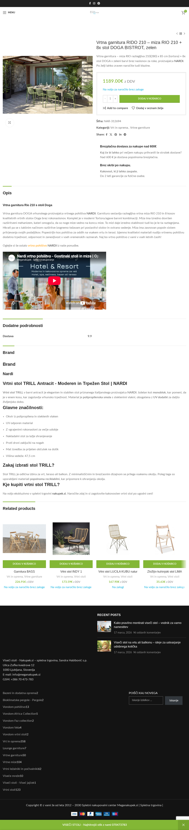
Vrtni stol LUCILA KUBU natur (117, 571)
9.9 (90, 336)
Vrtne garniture (140, 127)
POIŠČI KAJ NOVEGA (143, 693)
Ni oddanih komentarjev (147, 632)
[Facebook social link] (90, 3)
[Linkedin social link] (120, 134)
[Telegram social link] (125, 134)
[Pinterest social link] (98, 3)
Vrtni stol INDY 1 (71, 571)
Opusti (183, 825)
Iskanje (173, 700)
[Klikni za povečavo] (10, 123)
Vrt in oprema (119, 127)
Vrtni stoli (80, 576)
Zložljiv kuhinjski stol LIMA (164, 571)
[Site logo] (94, 12)
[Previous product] (177, 34)
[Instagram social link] (94, 3)
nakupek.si (59, 493)
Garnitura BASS (24, 571)
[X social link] (111, 134)
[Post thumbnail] (104, 628)
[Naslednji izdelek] (184, 34)
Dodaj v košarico (149, 99)
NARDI (178, 61)
